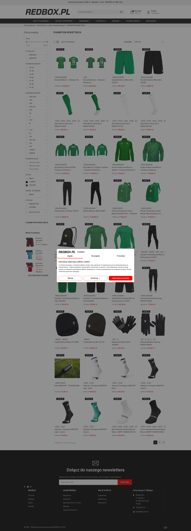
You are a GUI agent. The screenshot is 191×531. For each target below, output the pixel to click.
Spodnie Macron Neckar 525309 (66, 211)
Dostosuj (94, 278)
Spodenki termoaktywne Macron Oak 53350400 (67, 299)
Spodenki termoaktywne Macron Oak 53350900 (95, 299)
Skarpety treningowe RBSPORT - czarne (152, 387)
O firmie (31, 495)
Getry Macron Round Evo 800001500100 (149, 125)
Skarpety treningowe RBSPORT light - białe (95, 387)
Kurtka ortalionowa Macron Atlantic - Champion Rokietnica (123, 168)
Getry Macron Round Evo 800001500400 (92, 125)
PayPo (30, 503)
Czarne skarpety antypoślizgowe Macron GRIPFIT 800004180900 (152, 430)
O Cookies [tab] (121, 256)
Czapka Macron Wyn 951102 (93, 342)
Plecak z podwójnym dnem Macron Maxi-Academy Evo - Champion (151, 212)
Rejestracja (102, 499)
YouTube (28, 487)
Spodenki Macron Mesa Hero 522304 (122, 81)
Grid (54, 42)
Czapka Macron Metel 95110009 (67, 342)
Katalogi (31, 499)
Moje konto (102, 503)
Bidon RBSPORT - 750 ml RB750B (67, 386)
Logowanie (102, 495)
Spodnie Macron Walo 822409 (94, 211)
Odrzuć (70, 278)
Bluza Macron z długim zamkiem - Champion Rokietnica (95, 168)
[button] (65, 21)
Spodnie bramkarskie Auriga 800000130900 (151, 299)
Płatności (66, 499)
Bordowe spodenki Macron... (39, 240)
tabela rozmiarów (70, 510)
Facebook (25, 487)
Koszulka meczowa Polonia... (39, 265)
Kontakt (31, 506)
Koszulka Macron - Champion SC (67, 80)
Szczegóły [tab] (95, 256)
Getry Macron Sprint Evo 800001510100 (121, 125)
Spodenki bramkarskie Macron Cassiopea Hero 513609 (123, 299)
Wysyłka (66, 506)
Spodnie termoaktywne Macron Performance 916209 (152, 256)
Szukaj (121, 12)
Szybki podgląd (77, 50)
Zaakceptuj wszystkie (120, 278)
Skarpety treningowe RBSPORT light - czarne (66, 430)
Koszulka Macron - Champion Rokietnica (94, 81)
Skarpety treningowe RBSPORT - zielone (95, 430)
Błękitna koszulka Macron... (39, 252)
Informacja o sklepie (143, 490)
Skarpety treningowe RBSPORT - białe (124, 387)
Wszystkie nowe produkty (38, 275)
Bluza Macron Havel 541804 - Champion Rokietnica (65, 168)
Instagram (31, 487)
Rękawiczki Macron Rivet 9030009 (121, 343)
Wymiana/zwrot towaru (72, 503)
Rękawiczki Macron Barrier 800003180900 (150, 343)
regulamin (67, 495)
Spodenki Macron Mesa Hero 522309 (151, 81)
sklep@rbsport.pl (142, 512)
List (57, 42)
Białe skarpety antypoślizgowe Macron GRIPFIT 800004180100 (123, 430)
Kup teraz (77, 55)
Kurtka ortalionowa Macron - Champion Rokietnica (151, 168)
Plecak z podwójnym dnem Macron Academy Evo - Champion (124, 212)
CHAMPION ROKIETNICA (37, 222)
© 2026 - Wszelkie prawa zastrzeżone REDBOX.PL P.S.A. (45, 527)
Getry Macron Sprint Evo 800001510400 (64, 125)
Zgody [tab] (70, 256)
